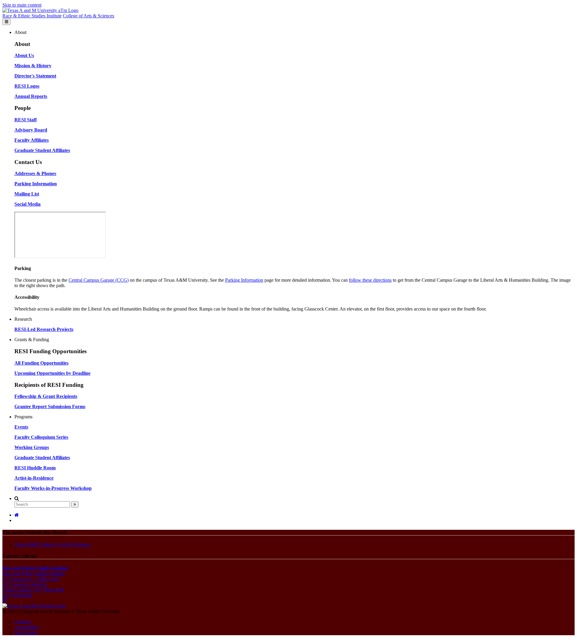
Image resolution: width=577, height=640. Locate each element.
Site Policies (26, 632)
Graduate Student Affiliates (42, 457)
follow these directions (370, 280)
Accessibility (26, 626)
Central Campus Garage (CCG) (99, 280)
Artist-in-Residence (33, 478)
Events (21, 426)
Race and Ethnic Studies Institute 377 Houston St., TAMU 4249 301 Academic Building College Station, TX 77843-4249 (35, 579)
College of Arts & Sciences (88, 15)
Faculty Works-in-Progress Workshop (53, 488)
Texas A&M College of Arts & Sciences (52, 544)
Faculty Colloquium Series (41, 437)
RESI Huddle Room (35, 467)
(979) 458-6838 (17, 595)
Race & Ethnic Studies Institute (32, 15)
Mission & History (32, 65)
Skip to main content (21, 5)
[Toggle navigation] (6, 22)
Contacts (22, 621)
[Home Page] (16, 514)
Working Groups (31, 447)
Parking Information (244, 280)
